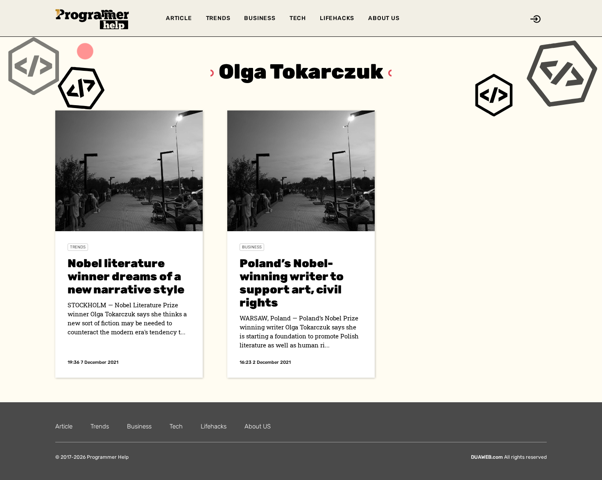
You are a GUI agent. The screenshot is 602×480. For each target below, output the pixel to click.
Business (259, 18)
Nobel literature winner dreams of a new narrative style (126, 276)
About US (383, 18)
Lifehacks (337, 18)
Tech (298, 18)
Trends (218, 18)
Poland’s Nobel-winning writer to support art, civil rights (292, 283)
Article (179, 18)
